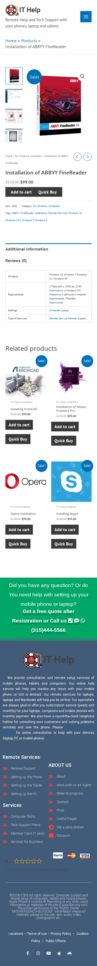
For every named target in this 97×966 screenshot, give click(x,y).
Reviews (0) (16, 260)
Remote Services (57, 213)
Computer (54, 310)
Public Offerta (56, 941)
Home (8, 156)
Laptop (64, 310)
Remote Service (58, 318)
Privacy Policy (61, 934)
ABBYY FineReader (22, 213)
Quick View (25, 392)
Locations (16, 934)
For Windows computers (28, 156)
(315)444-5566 (48, 630)
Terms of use (37, 934)
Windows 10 (75, 213)
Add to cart (21, 192)
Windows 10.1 (13, 220)
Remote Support (77, 318)
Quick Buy (18, 439)
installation (40, 213)
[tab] (48, 249)
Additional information (26, 249)
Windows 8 (41, 220)
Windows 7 (28, 220)
